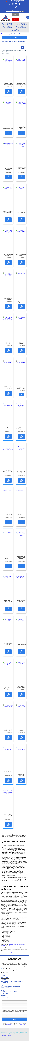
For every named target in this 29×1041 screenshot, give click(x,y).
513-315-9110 (4, 982)
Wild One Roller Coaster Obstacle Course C (8, 816)
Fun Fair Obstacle (21, 212)
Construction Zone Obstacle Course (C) (21, 168)
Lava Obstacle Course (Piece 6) (21, 387)
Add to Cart (8, 92)
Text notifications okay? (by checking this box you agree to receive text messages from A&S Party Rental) (14, 1012)
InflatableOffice (6, 1035)
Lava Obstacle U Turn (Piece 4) (8, 428)
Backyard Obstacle (8, 128)
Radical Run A (21, 514)
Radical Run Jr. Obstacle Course (8, 601)
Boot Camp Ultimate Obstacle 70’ (21, 127)
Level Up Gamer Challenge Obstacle (21, 428)
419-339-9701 (4, 993)
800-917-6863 (4, 977)
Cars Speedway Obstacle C (8, 169)
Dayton (3, 985)
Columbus (3, 975)
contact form (9, 966)
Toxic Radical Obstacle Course (21, 687)
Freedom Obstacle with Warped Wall (7, 212)
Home (2, 33)
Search (21, 11)
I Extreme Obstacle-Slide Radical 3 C (8, 298)
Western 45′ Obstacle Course (21, 775)
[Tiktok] (13, 7)
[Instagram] (19, 3)
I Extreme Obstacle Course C (21, 255)
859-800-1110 (4, 997)
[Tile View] (22, 47)
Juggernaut (21, 302)
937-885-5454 (5, 988)
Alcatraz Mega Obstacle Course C (21, 84)
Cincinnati (3, 979)
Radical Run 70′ (8, 514)
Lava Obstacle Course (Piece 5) (8, 385)
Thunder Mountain (21, 644)
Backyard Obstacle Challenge (9, 921)
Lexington (3, 995)
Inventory (7, 33)
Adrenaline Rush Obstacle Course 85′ (8, 84)
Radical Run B (8, 558)
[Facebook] (9, 3)
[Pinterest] (16, 7)
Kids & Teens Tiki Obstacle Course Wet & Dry (8, 342)
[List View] (25, 47)
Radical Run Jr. (24, 921)
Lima (2, 990)
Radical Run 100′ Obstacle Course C (21, 472)
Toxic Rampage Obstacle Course (8, 729)
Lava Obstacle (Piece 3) (21, 342)
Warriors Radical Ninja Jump (8, 772)
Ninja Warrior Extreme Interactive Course (8, 472)
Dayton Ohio (18, 834)
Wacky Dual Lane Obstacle (21, 729)
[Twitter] (13, 3)
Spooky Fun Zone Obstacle (21, 601)
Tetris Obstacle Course (8, 644)
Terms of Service (20, 1024)
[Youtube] (16, 3)
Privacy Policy (5, 972)
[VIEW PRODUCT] (8, 57)
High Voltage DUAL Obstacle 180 (8, 255)
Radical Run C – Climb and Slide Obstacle (21, 557)
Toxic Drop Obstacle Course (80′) (8, 689)
